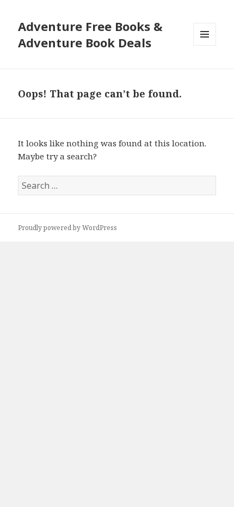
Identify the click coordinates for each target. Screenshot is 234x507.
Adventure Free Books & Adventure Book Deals (90, 34)
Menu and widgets (205, 45)
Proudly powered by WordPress (67, 227)
